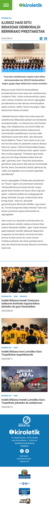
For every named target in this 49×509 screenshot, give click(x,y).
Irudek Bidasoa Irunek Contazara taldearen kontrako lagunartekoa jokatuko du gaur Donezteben (20, 303)
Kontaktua (24, 446)
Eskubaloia (6, 18)
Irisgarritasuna (24, 459)
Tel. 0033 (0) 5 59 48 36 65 (24, 443)
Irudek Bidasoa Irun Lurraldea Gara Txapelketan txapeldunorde (21, 353)
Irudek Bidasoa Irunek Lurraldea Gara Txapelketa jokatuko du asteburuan (23, 401)
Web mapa (24, 456)
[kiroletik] (30, 5)
